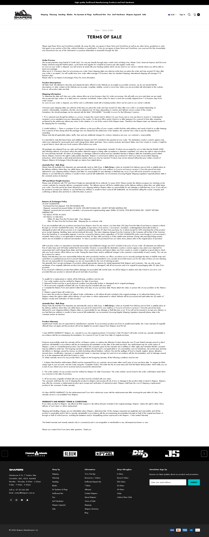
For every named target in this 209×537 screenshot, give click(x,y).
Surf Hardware (57, 501)
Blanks (54, 485)
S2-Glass (120, 485)
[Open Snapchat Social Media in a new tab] (27, 500)
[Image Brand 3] (104, 453)
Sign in (182, 14)
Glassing (55, 478)
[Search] (189, 14)
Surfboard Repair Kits (93, 481)
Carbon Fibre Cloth (124, 497)
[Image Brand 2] (70, 453)
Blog (86, 512)
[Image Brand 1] (36, 453)
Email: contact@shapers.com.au (22, 493)
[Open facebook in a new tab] (11, 500)
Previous (57, 2)
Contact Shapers (91, 493)
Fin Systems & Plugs (60, 489)
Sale (54, 509)
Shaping (55, 474)
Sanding (55, 481)
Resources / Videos (93, 478)
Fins (53, 497)
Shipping (88, 505)
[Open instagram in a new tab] (16, 500)
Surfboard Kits (57, 493)
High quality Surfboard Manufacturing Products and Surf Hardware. (104, 2)
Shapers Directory (92, 509)
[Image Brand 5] (173, 453)
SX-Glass (120, 489)
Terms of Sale (90, 501)
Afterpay (88, 489)
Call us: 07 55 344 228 (19, 489)
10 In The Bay (90, 474)
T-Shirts (87, 485)
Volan (119, 493)
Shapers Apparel (58, 505)
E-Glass (120, 474)
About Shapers (90, 497)
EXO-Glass (121, 481)
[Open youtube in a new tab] (22, 500)
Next (152, 2)
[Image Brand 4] (138, 453)
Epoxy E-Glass (122, 478)
